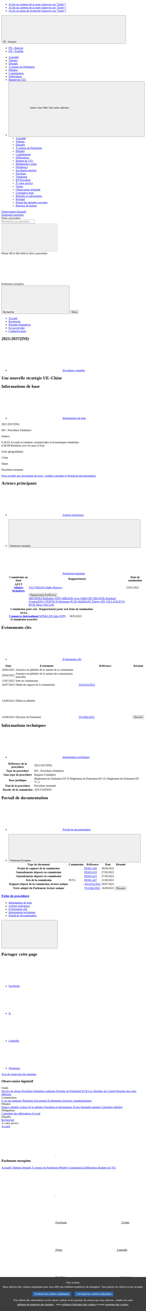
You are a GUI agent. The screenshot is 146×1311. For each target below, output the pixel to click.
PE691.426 (90, 868)
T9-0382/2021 (87, 717)
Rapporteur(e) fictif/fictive (43, 595)
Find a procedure (10, 218)
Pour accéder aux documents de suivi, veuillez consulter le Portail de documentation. (48, 475)
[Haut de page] (29, 934)
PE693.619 (90, 872)
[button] (55, 1153)
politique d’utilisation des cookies (79, 1304)
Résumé (138, 717)
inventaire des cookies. (117, 1304)
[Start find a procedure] (29, 238)
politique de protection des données (35, 1304)
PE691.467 (90, 880)
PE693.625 (90, 876)
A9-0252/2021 (87, 684)
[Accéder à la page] (105, 712)
